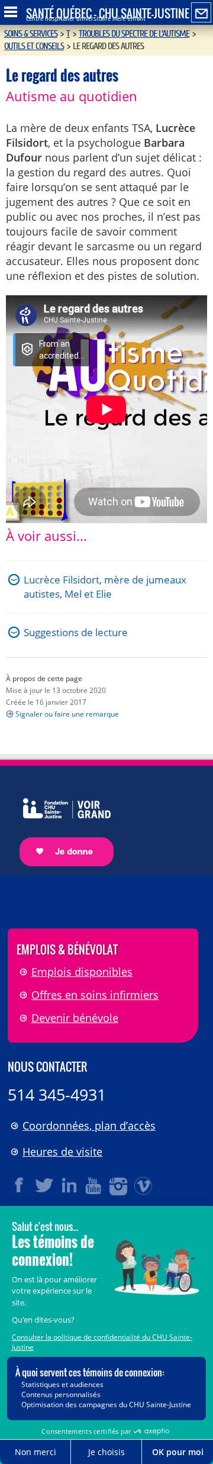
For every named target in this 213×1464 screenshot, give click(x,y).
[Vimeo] (144, 1185)
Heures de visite (62, 1151)
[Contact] (201, 13)
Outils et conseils (34, 46)
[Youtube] (94, 1185)
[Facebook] (19, 1185)
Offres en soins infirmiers (95, 995)
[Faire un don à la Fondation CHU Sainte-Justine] (61, 821)
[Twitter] (44, 1185)
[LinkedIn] (69, 1185)
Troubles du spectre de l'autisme (134, 34)
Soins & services (30, 34)
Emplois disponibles (82, 972)
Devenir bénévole (74, 1018)
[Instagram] (119, 1185)
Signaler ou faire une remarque (67, 714)
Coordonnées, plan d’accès (89, 1125)
